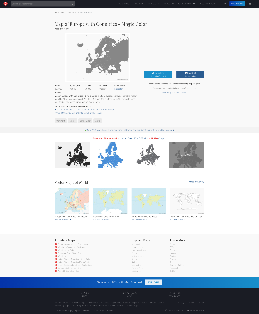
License (173, 253)
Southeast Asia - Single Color (69, 253)
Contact (173, 256)
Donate (201, 302)
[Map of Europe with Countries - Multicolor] (72, 201)
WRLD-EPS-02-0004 (101, 219)
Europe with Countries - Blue (69, 268)
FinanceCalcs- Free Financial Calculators (108, 305)
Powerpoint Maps (139, 250)
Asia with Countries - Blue (68, 271)
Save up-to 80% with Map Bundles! (128, 282)
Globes (134, 262)
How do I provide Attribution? (174, 92)
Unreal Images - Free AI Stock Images (120, 302)
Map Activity (137, 265)
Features (173, 250)
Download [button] (158, 74)
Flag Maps (136, 253)
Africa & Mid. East (207, 3)
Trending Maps (138, 268)
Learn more (191, 88)
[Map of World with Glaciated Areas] (110, 201)
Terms (172, 262)
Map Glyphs (134, 305)
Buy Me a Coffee (177, 265)
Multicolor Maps (138, 256)
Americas (152, 3)
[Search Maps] (71, 3)
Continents (138, 3)
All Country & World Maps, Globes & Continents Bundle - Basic (85, 109)
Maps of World (196, 181)
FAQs (172, 247)
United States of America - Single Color (73, 259)
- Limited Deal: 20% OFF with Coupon (129, 138)
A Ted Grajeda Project (103, 310)
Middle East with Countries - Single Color (74, 265)
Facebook (174, 268)
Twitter (173, 271)
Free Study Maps (62, 305)
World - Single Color (65, 250)
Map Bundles (237, 3)
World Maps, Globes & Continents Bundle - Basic (79, 113)
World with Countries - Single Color (72, 247)
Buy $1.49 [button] (190, 74)
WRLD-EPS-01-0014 (177, 219)
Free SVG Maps (61, 302)
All (56, 12)
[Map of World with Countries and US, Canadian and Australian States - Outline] (187, 201)
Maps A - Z (136, 271)
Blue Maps (136, 259)
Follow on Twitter (196, 310)
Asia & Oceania (185, 3)
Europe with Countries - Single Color (72, 244)
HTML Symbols (79, 305)
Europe (167, 3)
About (172, 244)
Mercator (118, 89)
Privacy (173, 259)
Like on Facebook (175, 310)
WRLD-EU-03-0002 (62, 219)
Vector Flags (94, 302)
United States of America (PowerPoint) (73, 262)
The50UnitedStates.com (151, 302)
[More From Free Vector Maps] (224, 4)
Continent (60, 121)
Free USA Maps (78, 302)
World (62, 12)
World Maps (123, 3)
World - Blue (62, 256)
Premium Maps (138, 247)
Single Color (85, 121)
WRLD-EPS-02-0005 (139, 219)
